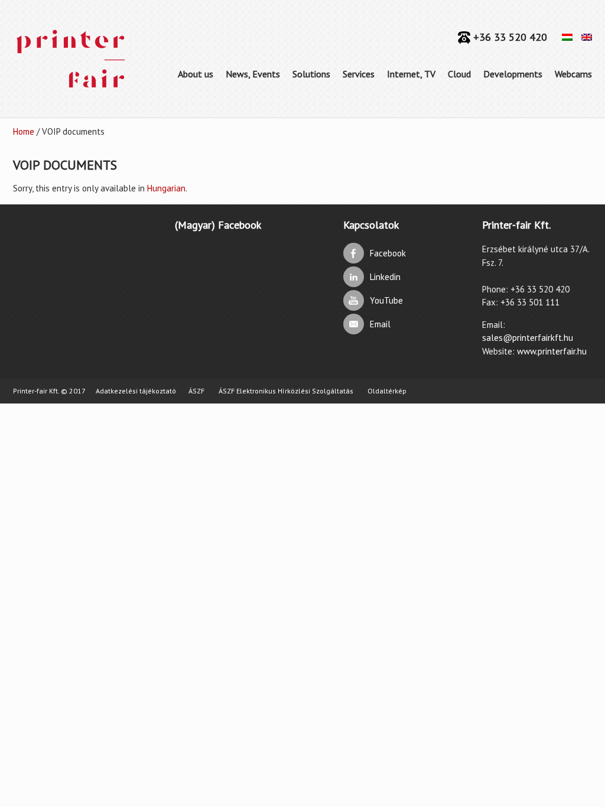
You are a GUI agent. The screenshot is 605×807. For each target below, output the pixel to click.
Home (23, 131)
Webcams (573, 74)
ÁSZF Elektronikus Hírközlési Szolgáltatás (286, 390)
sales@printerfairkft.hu (527, 337)
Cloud (459, 74)
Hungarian (166, 188)
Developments (512, 74)
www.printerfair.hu (552, 351)
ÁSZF (196, 390)
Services (359, 74)
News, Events (253, 74)
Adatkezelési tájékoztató (136, 390)
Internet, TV (411, 74)
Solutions (311, 74)
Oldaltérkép (386, 390)
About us (195, 74)
